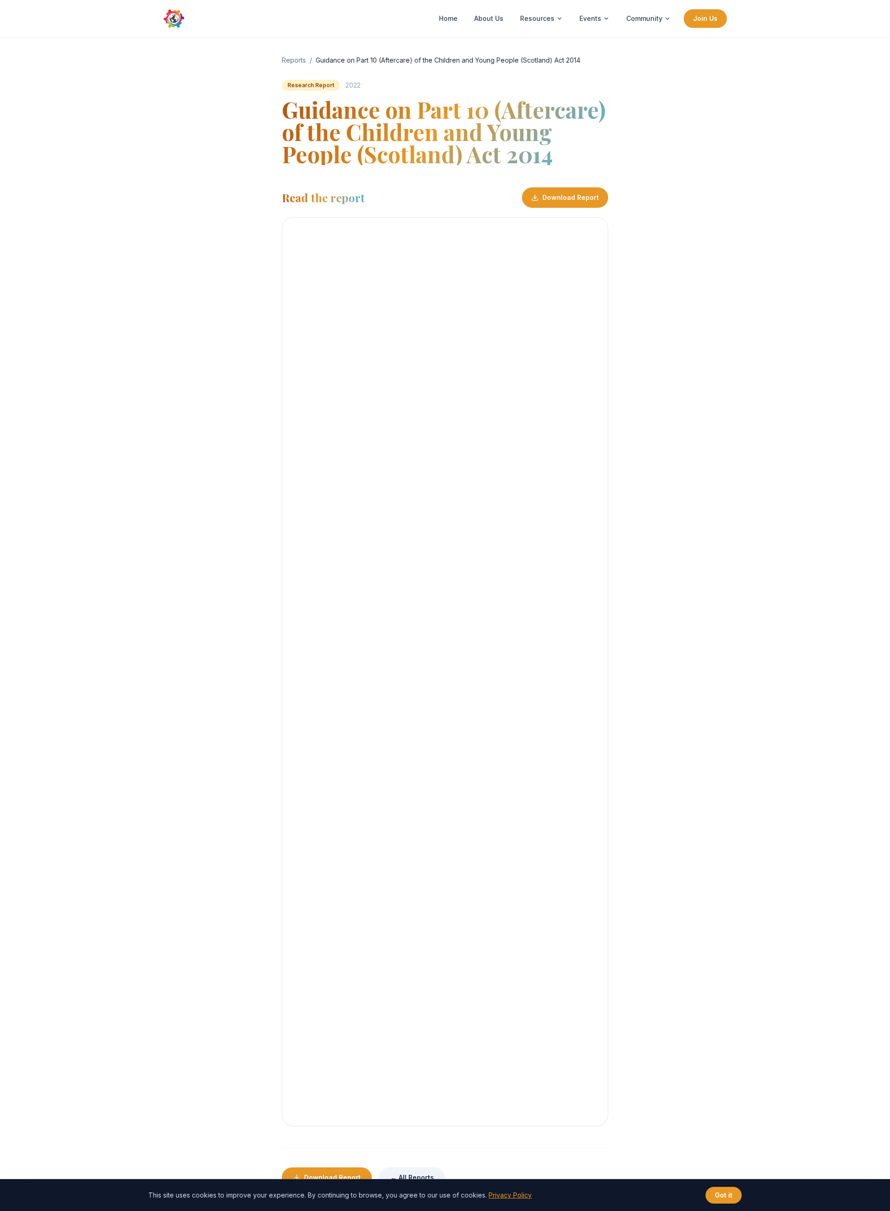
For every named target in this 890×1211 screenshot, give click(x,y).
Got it (723, 1195)
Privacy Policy (510, 1195)
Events (590, 18)
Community (644, 18)
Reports (294, 60)
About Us (488, 18)
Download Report (570, 197)
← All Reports (412, 1177)
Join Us (705, 18)
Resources (537, 18)
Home (448, 18)
